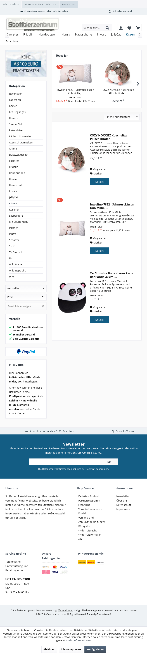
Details (99, 181)
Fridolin (13, 167)
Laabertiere (16, 215)
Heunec (13, 118)
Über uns (121, 500)
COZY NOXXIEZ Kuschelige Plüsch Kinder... (118, 91)
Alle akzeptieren (71, 649)
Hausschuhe (16, 185)
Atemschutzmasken (21, 142)
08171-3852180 (17, 579)
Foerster (14, 160)
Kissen (13, 203)
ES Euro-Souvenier (20, 136)
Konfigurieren (95, 649)
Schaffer (14, 240)
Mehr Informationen (78, 640)
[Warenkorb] (138, 27)
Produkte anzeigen (19, 306)
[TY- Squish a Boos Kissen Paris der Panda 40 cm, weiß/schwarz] (72, 297)
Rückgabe (84, 526)
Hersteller (13, 288)
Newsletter (122, 496)
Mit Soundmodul (19, 221)
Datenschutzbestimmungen (57, 468)
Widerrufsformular (89, 534)
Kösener (14, 209)
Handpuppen (17, 173)
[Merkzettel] (129, 27)
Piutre (12, 234)
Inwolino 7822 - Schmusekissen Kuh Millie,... (75, 91)
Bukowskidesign (18, 154)
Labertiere (15, 99)
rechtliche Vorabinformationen (90, 507)
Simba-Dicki (16, 124)
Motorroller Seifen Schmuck (40, 4)
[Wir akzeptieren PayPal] (26, 351)
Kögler (13, 106)
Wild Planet (16, 264)
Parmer (13, 228)
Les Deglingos (17, 112)
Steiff (12, 246)
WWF (12, 276)
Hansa (13, 179)
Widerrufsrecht (87, 530)
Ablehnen (49, 649)
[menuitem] (138, 27)
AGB (80, 539)
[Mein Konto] (121, 27)
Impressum (123, 509)
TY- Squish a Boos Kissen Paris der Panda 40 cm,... (111, 275)
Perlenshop (68, 4)
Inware (13, 191)
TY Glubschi (16, 252)
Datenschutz (123, 505)
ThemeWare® (104, 614)
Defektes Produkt (88, 496)
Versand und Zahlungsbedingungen (92, 520)
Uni (11, 258)
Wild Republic (17, 270)
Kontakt (82, 513)
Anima (13, 148)
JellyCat (13, 197)
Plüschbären (16, 130)
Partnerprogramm (89, 500)
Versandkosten (65, 610)
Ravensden (15, 93)
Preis (10, 297)
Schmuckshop (10, 4)
